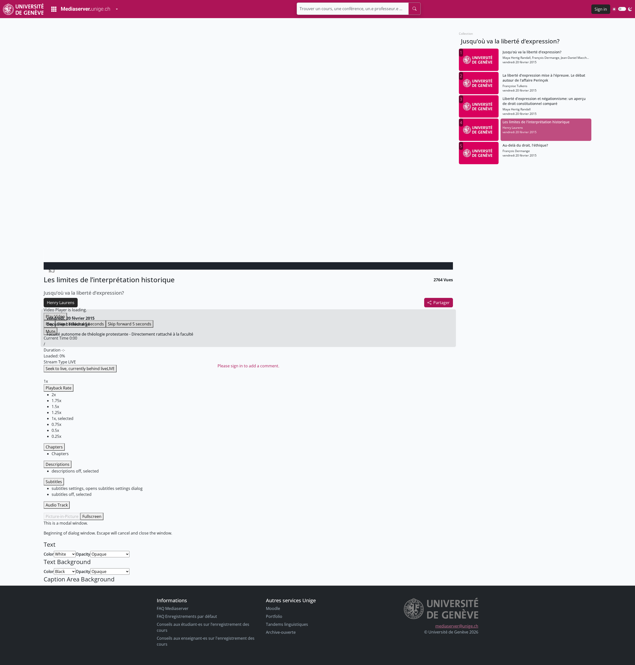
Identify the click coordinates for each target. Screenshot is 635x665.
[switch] (622, 9)
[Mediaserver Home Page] (81, 9)
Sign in (601, 9)
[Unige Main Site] (23, 9)
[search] (414, 9)
